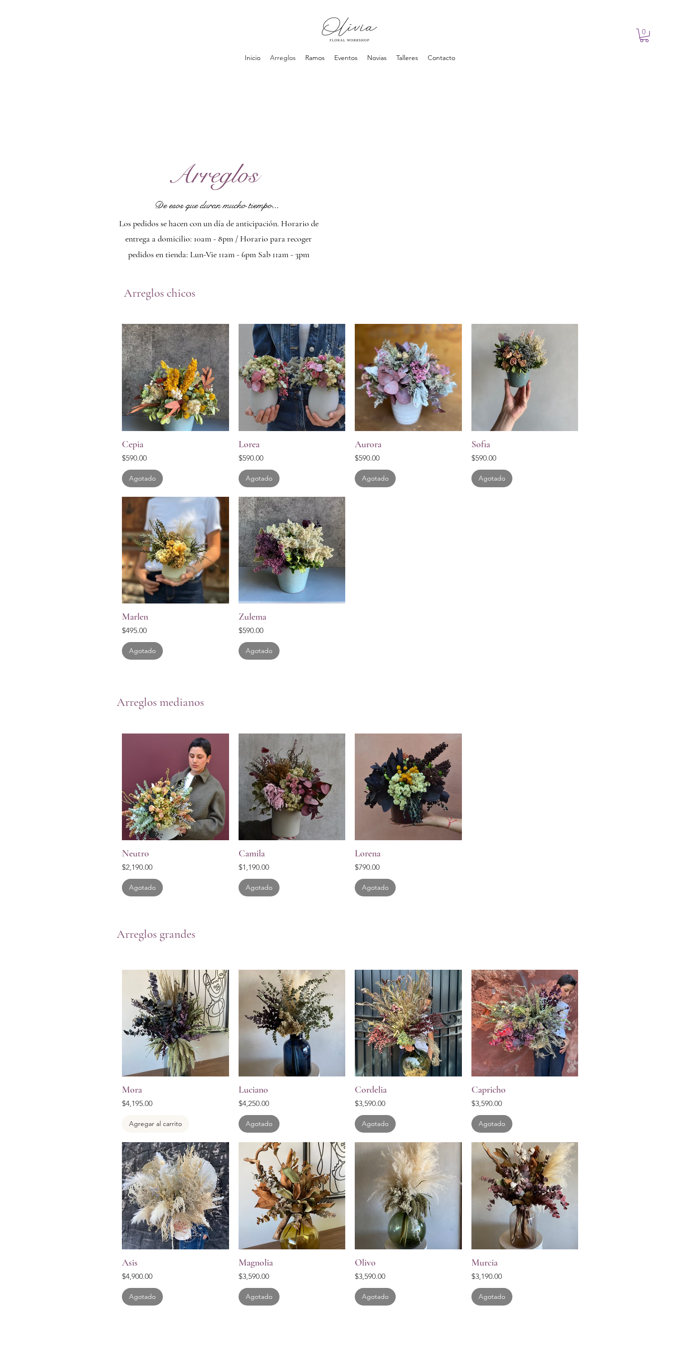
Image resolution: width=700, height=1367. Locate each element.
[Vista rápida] (175, 377)
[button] (644, 35)
